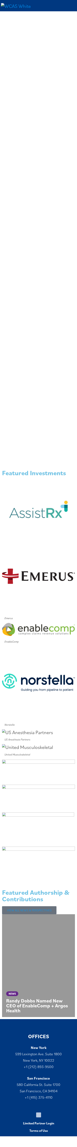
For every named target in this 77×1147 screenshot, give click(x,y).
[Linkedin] (38, 1114)
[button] (4, 965)
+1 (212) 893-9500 (39, 1066)
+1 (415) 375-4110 (39, 1097)
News (12, 993)
